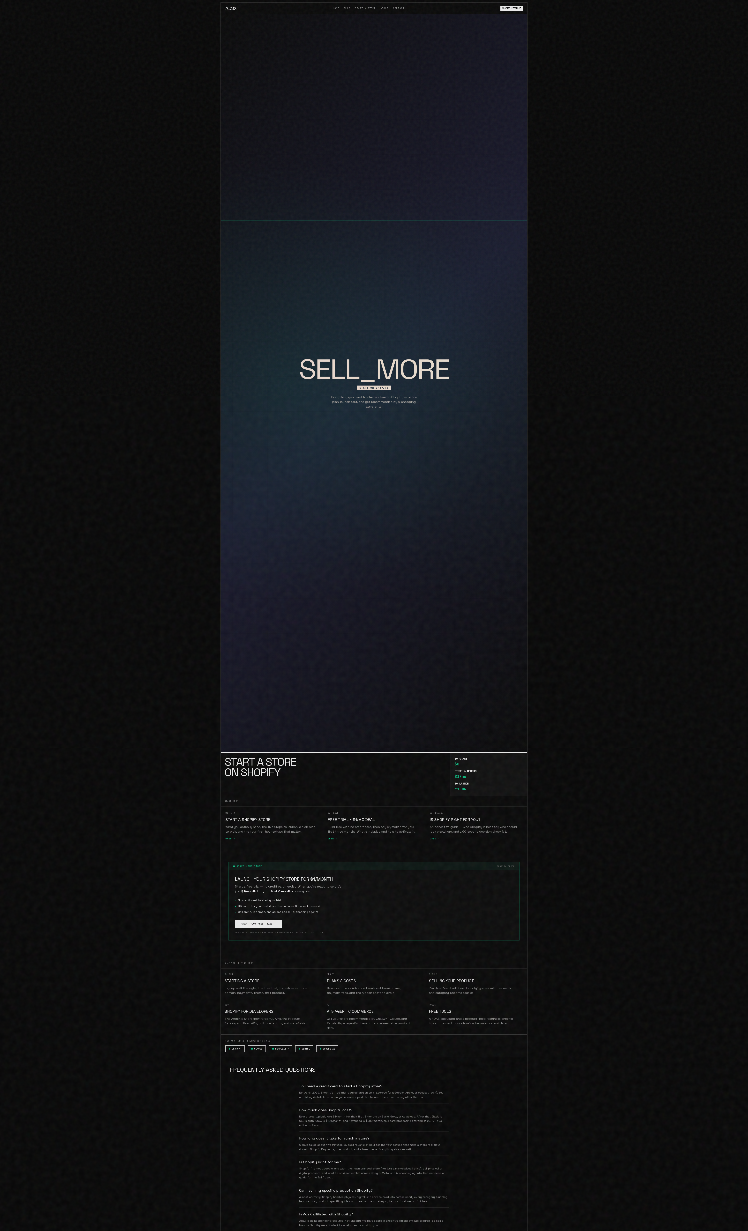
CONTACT (398, 8)
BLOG (347, 8)
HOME (336, 8)
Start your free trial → (258, 923)
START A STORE (365, 8)
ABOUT (384, 8)
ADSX (231, 8)
